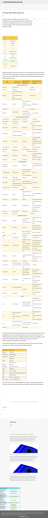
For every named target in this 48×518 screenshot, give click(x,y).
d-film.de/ (14, 507)
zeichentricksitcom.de (12, 2)
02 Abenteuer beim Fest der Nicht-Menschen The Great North (22, 434)
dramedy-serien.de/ (13, 489)
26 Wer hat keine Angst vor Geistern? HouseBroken (20, 473)
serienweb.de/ (13, 499)
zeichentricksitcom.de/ (13, 502)
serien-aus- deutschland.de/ (13, 505)
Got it (27, 516)
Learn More (22, 516)
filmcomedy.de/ (13, 508)
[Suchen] (24, 2)
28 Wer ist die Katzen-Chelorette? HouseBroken (19, 454)
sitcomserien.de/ (13, 493)
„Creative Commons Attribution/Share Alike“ (24, 401)
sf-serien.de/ (13, 491)
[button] (3, 15)
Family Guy (5, 407)
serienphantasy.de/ (13, 496)
